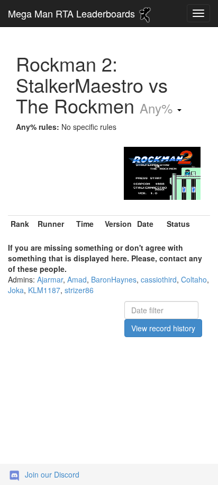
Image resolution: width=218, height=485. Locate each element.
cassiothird (159, 279)
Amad (77, 279)
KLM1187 (44, 290)
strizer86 (79, 290)
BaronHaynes (114, 279)
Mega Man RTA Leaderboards (73, 13)
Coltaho (194, 279)
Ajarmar (50, 279)
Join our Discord (52, 474)
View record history (163, 328)
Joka (16, 290)
